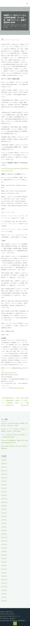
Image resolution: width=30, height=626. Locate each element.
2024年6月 (4, 516)
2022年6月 (4, 601)
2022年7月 (4, 597)
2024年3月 (4, 527)
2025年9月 (4, 481)
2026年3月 (4, 460)
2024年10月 (4, 502)
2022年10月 (4, 586)
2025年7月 (4, 488)
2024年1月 (4, 534)
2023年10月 (4, 544)
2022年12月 (4, 579)
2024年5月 (4, 520)
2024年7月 (4, 513)
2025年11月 (4, 474)
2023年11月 (4, 541)
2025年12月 (4, 470)
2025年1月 (4, 495)
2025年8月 (4, 484)
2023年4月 (4, 565)
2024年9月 (4, 506)
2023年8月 (4, 551)
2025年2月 (4, 492)
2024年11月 (4, 499)
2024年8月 (4, 509)
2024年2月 (4, 530)
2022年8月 (4, 593)
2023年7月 (4, 555)
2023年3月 (4, 569)
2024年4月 (4, 523)
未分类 (8, 24)
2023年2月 (4, 572)
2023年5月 (4, 562)
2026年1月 (4, 467)
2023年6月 (4, 558)
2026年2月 (4, 463)
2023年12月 (4, 537)
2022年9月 (4, 590)
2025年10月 (4, 477)
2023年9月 (4, 548)
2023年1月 (4, 576)
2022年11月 (4, 583)
